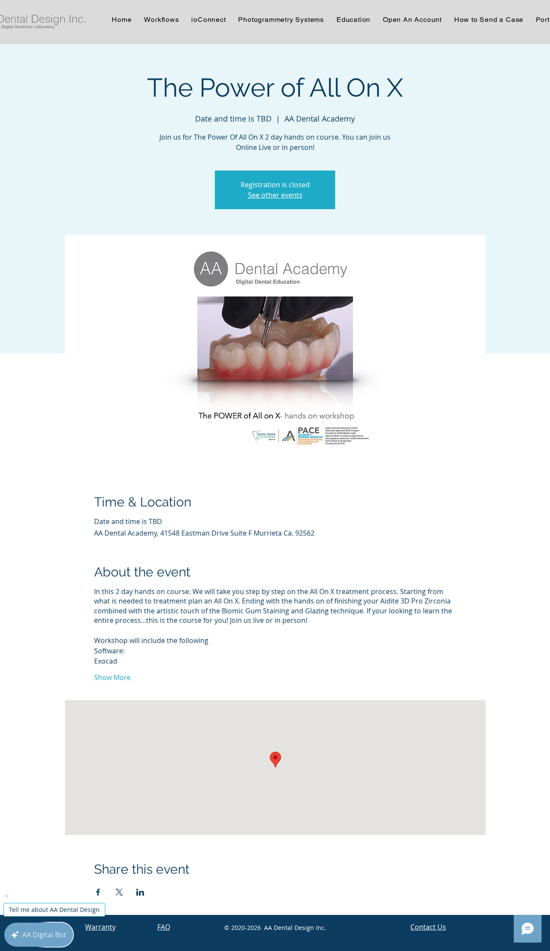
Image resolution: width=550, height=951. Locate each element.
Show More (112, 677)
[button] (208, 19)
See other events (275, 195)
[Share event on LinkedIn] (140, 892)
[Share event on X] (119, 892)
